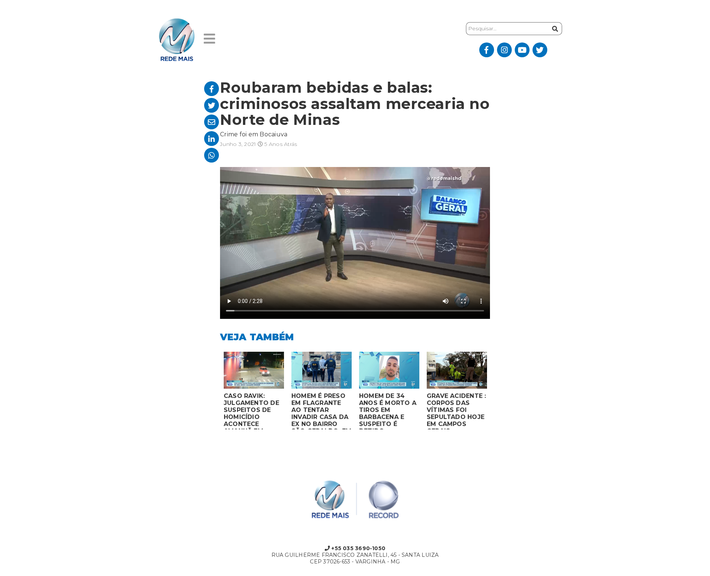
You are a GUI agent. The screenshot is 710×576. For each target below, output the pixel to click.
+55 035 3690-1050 (357, 548)
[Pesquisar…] (554, 28)
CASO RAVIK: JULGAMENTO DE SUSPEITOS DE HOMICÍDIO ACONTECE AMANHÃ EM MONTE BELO (251, 410)
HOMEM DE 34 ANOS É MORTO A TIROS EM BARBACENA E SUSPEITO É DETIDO (387, 410)
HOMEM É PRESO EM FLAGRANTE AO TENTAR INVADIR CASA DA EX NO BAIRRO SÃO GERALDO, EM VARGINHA (321, 410)
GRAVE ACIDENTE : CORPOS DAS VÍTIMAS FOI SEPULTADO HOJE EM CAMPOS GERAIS (456, 410)
